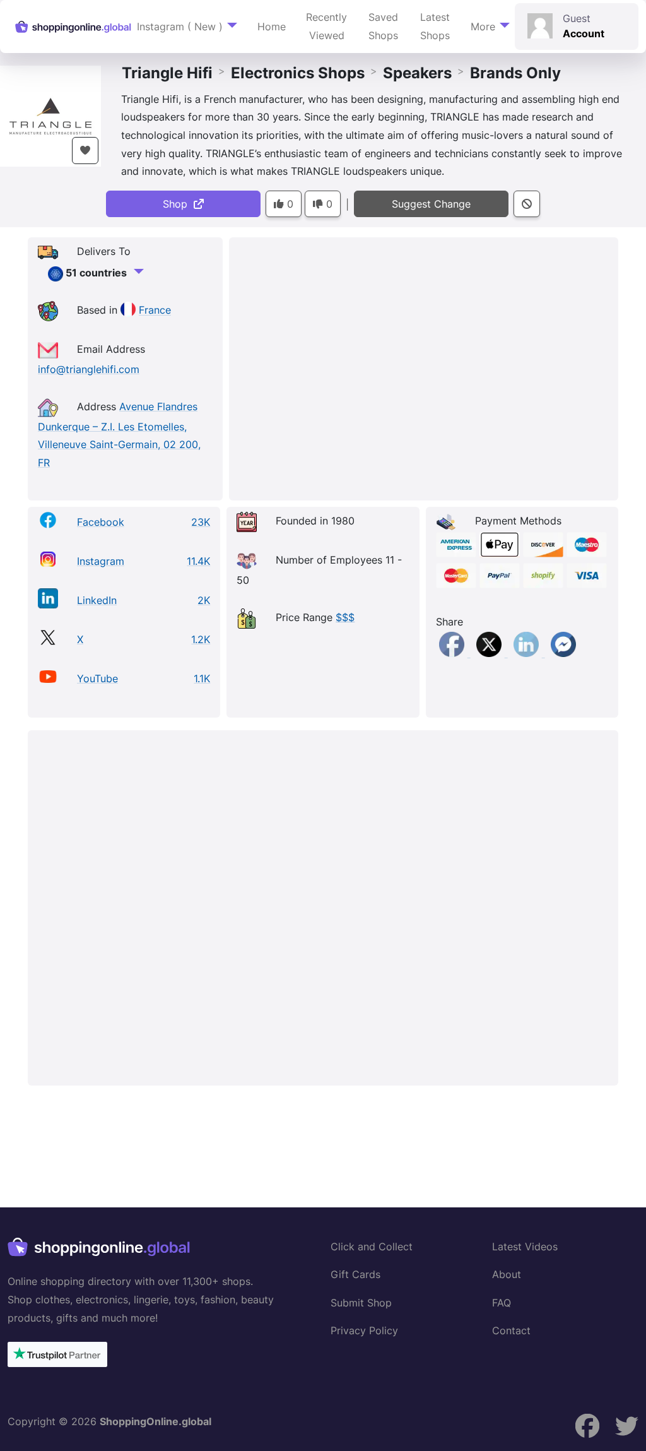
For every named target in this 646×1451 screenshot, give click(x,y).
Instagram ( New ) (180, 26)
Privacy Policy (364, 1330)
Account (583, 33)
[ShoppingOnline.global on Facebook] (626, 1426)
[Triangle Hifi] (50, 115)
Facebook (100, 522)
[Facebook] (453, 653)
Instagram (100, 561)
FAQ (501, 1302)
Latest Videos (525, 1246)
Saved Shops (383, 26)
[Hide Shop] (527, 204)
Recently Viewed (326, 26)
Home (271, 26)
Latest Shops (435, 26)
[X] (490, 653)
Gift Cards (355, 1274)
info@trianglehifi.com (88, 369)
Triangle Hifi (167, 73)
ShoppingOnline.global (155, 1421)
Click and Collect (372, 1246)
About (506, 1274)
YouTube (97, 678)
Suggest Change (431, 204)
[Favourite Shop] (85, 150)
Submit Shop (361, 1302)
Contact (511, 1330)
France (155, 310)
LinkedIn (97, 600)
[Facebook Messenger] (563, 653)
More (483, 26)
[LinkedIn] (527, 653)
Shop (178, 204)
